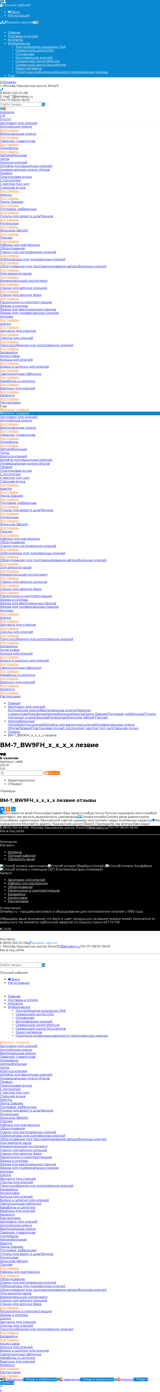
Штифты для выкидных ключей (26, 166)
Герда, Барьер (11, 202)
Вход (15, 12)
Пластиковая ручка (16, 177)
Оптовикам (25, 54)
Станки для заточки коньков (23, 288)
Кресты (6, 195)
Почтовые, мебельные (18, 209)
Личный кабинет (22, 855)
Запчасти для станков (18, 331)
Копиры (6, 316)
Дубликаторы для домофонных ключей (32, 259)
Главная (14, 32)
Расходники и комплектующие (34, 890)
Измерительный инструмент (24, 281)
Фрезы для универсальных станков (29, 313)
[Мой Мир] (13, 809)
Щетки (5, 324)
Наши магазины (29, 68)
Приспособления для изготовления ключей (36, 345)
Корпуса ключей (13, 162)
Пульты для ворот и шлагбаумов (26, 216)
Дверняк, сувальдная (18, 141)
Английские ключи (16, 126)
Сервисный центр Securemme (41, 65)
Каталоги (7, 395)
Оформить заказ (21, 859)
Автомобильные (13, 155)
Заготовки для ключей (26, 880)
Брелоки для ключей (17, 388)
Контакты (15, 40)
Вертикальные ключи (18, 134)
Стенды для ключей (16, 338)
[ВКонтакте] (2, 809)
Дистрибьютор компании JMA (41, 47)
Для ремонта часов (15, 273)
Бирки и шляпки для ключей (24, 367)
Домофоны (9, 148)
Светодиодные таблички (20, 374)
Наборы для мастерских (28, 883)
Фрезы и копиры (14, 306)
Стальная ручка (12, 187)
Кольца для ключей (16, 359)
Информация (19, 43)
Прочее (6, 238)
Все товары (9, 130)
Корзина (15, 852)
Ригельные (9, 223)
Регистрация (19, 15)
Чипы (4, 159)
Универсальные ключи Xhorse (25, 169)
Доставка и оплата (23, 36)
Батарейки (17, 894)
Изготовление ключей (34, 57)
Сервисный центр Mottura (37, 61)
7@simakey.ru (97, 827)
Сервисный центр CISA (35, 50)
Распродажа (18, 901)
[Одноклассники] (7, 809)
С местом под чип (14, 184)
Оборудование (20, 887)
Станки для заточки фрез (20, 295)
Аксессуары (18, 898)
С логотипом (10, 180)
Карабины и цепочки (17, 381)
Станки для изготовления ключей (28, 252)
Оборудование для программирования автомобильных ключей (53, 266)
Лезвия (6, 173)
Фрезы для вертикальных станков (28, 309)
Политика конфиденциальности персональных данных (62, 72)
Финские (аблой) (14, 230)
